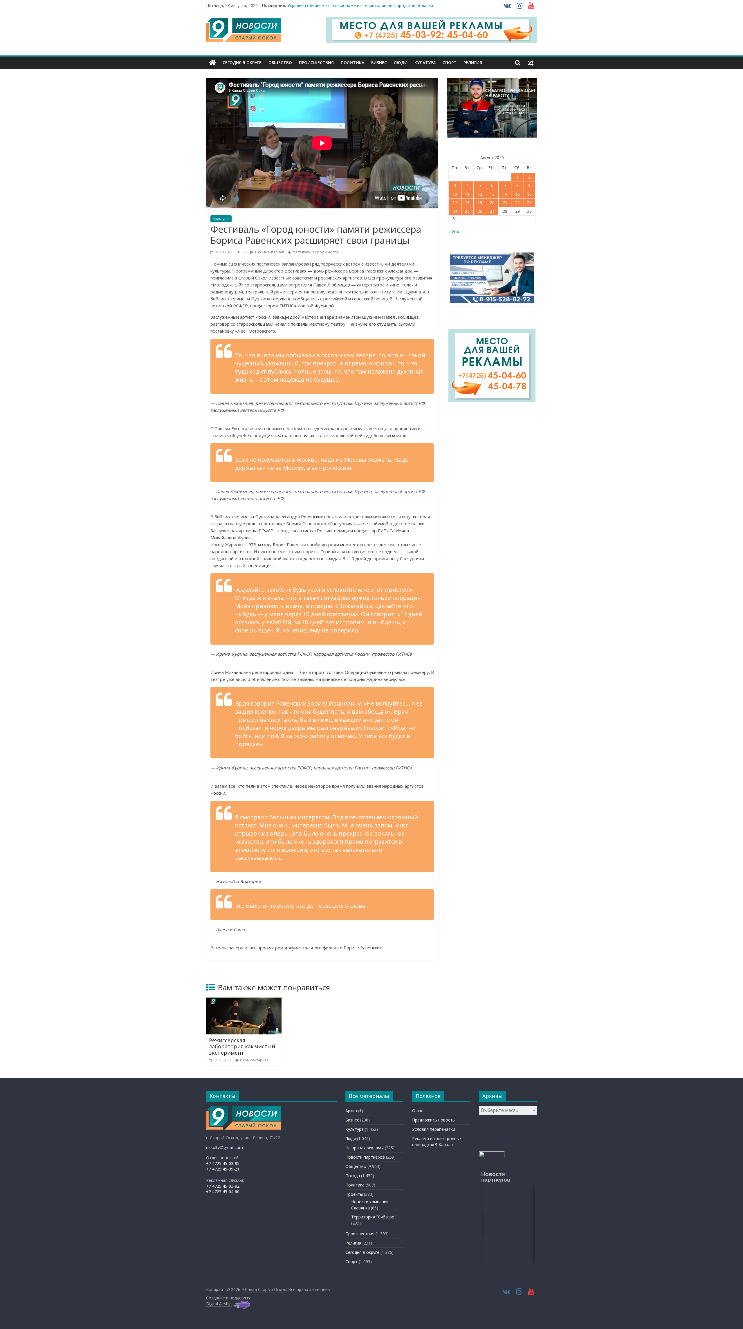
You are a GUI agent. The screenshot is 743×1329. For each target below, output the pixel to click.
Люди (400, 62)
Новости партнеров (365, 1157)
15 (517, 194)
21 (505, 202)
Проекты (354, 1194)
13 (492, 194)
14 (505, 194)
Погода (352, 1175)
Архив (351, 1110)
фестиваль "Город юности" (316, 252)
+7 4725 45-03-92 (222, 1186)
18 (467, 202)
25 (467, 211)
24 (454, 211)
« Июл (454, 231)
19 (479, 202)
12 (479, 194)
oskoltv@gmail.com (224, 1147)
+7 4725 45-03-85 (222, 1163)
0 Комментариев (269, 252)
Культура (425, 62)
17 (454, 202)
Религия (473, 62)
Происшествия (316, 62)
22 (517, 202)
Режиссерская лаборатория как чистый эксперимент (242, 1046)
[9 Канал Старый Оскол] (212, 63)
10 (454, 194)
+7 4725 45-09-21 (222, 1169)
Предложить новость (433, 1120)
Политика (352, 62)
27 (492, 211)
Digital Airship (219, 1303)
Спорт (450, 62)
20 (492, 202)
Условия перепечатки (433, 1129)
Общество (280, 62)
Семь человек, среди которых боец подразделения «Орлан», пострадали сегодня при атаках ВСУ (384, 5)
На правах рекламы (364, 1148)
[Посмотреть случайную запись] (530, 63)
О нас (417, 1110)
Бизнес (379, 62)
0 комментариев (254, 1060)
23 (529, 202)
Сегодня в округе (242, 62)
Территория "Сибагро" (373, 1217)
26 (479, 211)
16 (529, 194)
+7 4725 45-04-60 (222, 1191)
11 (467, 194)
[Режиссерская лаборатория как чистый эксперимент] (244, 1001)
